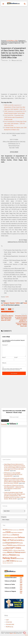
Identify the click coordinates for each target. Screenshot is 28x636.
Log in (7, 619)
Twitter (17, 303)
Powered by (4, 424)
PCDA (7, 555)
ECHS (4, 543)
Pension (12, 555)
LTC (13, 550)
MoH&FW (22, 552)
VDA (12, 562)
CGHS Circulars (14, 532)
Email (16, 357)
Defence (21, 537)
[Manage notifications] (24, 632)
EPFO (17, 543)
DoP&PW (19, 540)
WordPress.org (9, 626)
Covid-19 (5, 535)
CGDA (4, 532)
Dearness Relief (14, 537)
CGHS (16, 40)
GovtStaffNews (10, 40)
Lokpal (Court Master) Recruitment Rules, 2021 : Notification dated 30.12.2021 (7, 318)
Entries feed (9, 622)
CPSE (11, 534)
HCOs (19, 545)
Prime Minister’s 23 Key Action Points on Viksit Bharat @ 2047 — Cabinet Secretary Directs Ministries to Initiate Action (14, 487)
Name (4, 357)
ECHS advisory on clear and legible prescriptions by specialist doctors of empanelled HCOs (13, 474)
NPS (4, 555)
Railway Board (9, 558)
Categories (3, 517)
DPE (23, 540)
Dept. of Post (8, 540)
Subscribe (5, 420)
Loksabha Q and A (7, 550)
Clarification (19, 532)
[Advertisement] (14, 23)
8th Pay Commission (15, 529)
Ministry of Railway (13, 552)
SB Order (17, 561)
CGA (23, 529)
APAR (20, 529)
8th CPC (9, 529)
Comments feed (10, 624)
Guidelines (14, 545)
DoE (15, 540)
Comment (5, 345)
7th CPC (5, 529)
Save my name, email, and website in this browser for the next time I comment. (12, 369)
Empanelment (10, 543)
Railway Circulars (20, 558)
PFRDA (18, 555)
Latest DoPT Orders (13, 548)
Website (4, 363)
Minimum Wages (17, 550)
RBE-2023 (4, 561)
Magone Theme (12, 633)
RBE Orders (10, 561)
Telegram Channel (8, 303)
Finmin (9, 545)
